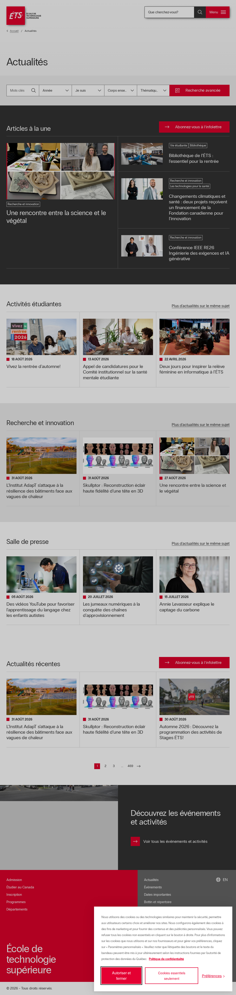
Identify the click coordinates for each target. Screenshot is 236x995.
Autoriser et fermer (121, 975)
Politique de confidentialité (166, 959)
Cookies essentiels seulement (171, 976)
